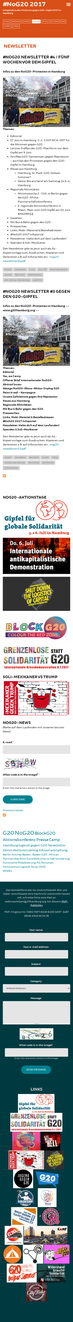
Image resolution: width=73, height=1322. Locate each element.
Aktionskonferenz (59, 269)
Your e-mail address (36, 947)
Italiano (55, 21)
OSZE (42, 867)
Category (36, 981)
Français (36, 21)
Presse (42, 839)
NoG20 (7, 269)
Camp (55, 457)
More (7, 871)
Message (37, 998)
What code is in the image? (21, 775)
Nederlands (16, 21)
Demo (8, 850)
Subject (36, 964)
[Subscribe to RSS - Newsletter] (36, 475)
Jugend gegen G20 (33, 845)
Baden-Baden (31, 854)
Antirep (8, 275)
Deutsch (45, 21)
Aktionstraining (25, 850)
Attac (34, 867)
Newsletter (20, 269)
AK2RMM (37, 280)
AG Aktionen (45, 863)
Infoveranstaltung (53, 850)
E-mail (8, 742)
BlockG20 (20, 275)
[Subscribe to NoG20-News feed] (36, 814)
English (27, 21)
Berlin (7, 854)
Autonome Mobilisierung (19, 863)
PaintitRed (33, 462)
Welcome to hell (44, 859)
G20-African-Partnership (17, 280)
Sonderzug (62, 859)
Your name (36, 930)
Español (7, 26)
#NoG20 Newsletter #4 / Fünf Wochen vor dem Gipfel (36, 59)
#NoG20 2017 (24, 4)
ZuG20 (45, 457)
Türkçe (16, 26)
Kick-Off (42, 269)
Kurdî (63, 21)
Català (6, 21)
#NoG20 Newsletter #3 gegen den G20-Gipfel (36, 294)
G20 (8, 832)
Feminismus (11, 867)
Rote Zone (26, 859)
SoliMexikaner (35, 275)
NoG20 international (14, 462)
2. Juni (32, 269)
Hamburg (10, 845)
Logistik (25, 867)
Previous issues (13, 810)
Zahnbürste (48, 462)
